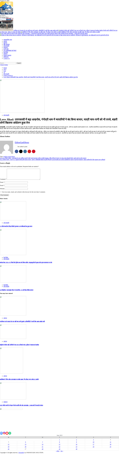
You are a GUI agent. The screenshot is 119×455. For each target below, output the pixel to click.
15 (59, 444)
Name (2, 182)
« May (58, 451)
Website (2, 188)
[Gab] (9, 433)
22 (59, 446)
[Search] (0, 61)
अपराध (5, 41)
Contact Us (6, 58)
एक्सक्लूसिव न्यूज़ (7, 39)
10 (93, 442)
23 (76, 446)
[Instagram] (4, 433)
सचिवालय (5, 57)
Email (2, 185)
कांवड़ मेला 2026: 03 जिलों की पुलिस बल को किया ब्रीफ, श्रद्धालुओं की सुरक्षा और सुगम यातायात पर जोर (26, 262)
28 (42, 449)
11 (110, 442)
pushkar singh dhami (9, 156)
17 (93, 444)
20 (25, 446)
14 (42, 444)
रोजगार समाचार (7, 55)
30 (76, 449)
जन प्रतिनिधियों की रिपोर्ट (9, 50)
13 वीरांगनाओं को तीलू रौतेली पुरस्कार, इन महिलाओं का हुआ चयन (16, 226)
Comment (3, 179)
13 (25, 444)
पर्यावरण (5, 53)
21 (42, 446)
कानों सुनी (5, 49)
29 (59, 449)
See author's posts (22, 146)
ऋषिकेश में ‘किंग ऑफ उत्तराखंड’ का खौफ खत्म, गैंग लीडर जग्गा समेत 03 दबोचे (80, 32)
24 (93, 446)
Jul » (62, 451)
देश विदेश (5, 52)
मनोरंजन (5, 47)
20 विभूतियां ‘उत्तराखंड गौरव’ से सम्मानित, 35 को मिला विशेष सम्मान (16, 290)
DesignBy (21, 452)
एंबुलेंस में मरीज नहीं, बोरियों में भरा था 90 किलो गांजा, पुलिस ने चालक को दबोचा (19, 344)
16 (76, 444)
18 (110, 444)
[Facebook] (1, 433)
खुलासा (5, 43)
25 (110, 446)
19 (8, 446)
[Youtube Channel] (7, 433)
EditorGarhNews (22, 142)
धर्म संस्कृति (6, 46)
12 (8, 444)
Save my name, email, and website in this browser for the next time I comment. (23, 192)
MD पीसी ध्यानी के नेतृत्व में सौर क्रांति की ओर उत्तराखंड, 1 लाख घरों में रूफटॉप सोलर (66, 33)
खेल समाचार (6, 44)
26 (8, 449)
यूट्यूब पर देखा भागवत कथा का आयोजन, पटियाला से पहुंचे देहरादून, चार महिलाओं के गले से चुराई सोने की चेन (82, 35)
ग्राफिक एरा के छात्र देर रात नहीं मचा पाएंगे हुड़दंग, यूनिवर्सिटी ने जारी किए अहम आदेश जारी (36, 30)
